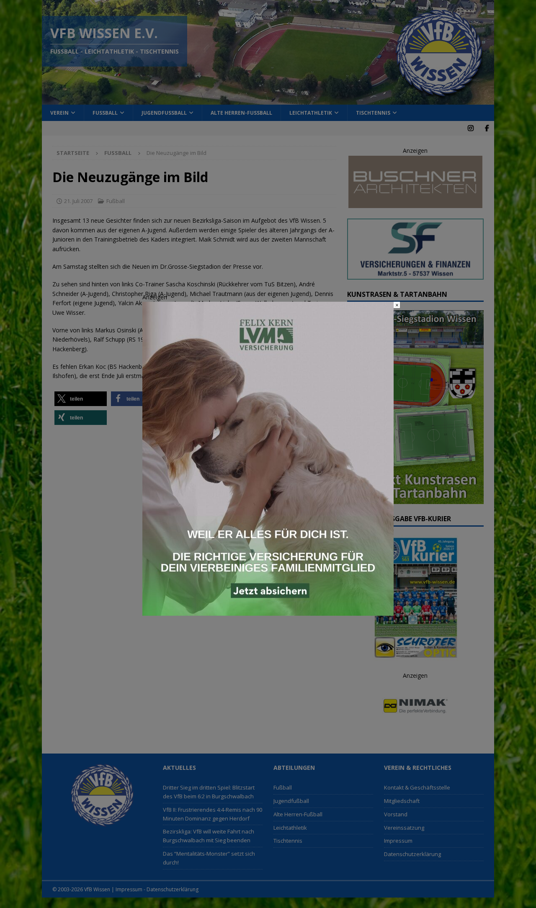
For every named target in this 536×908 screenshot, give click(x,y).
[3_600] (268, 611)
